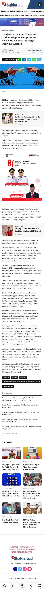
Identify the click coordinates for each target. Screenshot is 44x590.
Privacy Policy (27, 547)
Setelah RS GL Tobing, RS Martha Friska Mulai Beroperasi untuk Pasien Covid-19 (27, 119)
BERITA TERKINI (16, 11)
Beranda (5, 30)
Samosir (22, 377)
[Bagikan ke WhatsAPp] (34, 59)
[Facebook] (14, 569)
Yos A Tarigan (8, 386)
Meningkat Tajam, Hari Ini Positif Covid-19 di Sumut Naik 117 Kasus (10, 467)
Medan (11, 30)
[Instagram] (24, 569)
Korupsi (14, 377)
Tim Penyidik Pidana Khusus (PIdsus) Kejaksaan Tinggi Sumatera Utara (22, 381)
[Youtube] (29, 569)
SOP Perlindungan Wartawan (22, 550)
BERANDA (5, 11)
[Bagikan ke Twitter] (29, 59)
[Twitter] (19, 569)
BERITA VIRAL (36, 11)
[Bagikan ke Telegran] (39, 59)
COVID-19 (6, 377)
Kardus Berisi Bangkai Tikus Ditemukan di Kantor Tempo (31, 467)
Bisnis (26, 11)
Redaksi (14, 547)
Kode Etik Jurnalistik (22, 552)
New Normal (37, 50)
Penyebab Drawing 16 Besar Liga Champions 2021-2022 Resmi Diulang (11, 493)
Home (4, 588)
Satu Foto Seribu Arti (9, 433)
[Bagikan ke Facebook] (24, 59)
